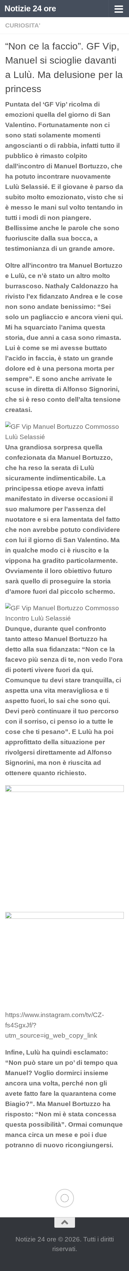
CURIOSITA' (22, 25)
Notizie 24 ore (30, 8)
